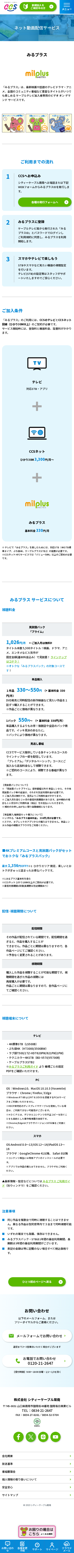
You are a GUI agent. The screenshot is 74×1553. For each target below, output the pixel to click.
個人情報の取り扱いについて (19, 1479)
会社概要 (7, 1456)
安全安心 (7, 1487)
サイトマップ (10, 1495)
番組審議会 (8, 1471)
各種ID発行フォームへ (44, 202)
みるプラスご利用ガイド (23, 1066)
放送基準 (7, 1464)
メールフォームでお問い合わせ (39, 1335)
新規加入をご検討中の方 (38, 6)
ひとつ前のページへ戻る (37, 1282)
